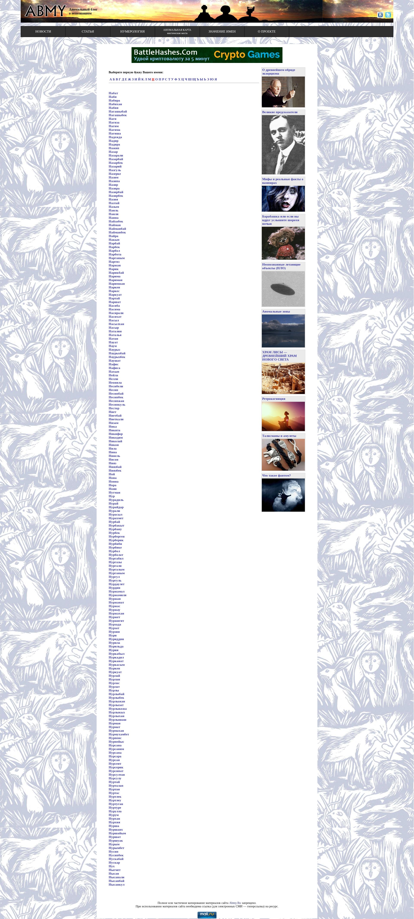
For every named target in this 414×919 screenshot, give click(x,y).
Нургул (114, 576)
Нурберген (117, 536)
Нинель (114, 456)
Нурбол (114, 551)
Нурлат (114, 686)
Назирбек (116, 195)
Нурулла (115, 811)
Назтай (114, 203)
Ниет (112, 412)
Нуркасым (117, 664)
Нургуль (115, 580)
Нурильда (116, 646)
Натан (113, 338)
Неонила (115, 382)
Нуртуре (115, 807)
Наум (113, 346)
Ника (113, 426)
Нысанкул (116, 884)
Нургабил (116, 558)
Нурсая (114, 760)
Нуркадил (116, 657)
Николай (115, 441)
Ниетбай (115, 415)
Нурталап (116, 785)
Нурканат (116, 661)
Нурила (114, 642)
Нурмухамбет (119, 734)
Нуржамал (116, 591)
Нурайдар (116, 507)
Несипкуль (117, 404)
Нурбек (114, 533)
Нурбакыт (116, 525)
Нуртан (114, 789)
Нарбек (114, 247)
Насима (114, 309)
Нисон (113, 459)
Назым (114, 206)
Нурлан (114, 679)
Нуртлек (115, 796)
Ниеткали (116, 419)
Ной (112, 474)
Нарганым (117, 258)
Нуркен (114, 668)
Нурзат (114, 628)
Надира (114, 144)
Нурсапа (115, 752)
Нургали (115, 565)
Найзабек (116, 221)
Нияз (112, 463)
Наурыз (114, 349)
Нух (112, 866)
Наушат (115, 360)
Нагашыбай (118, 111)
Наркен (114, 287)
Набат (113, 93)
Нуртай (114, 782)
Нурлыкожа (118, 708)
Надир (113, 140)
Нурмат (114, 727)
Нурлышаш (117, 719)
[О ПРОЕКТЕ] (267, 35)
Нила (113, 448)
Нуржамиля (117, 595)
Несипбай (116, 393)
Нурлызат (116, 705)
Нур (112, 496)
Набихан (115, 104)
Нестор (114, 408)
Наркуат (115, 294)
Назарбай (116, 159)
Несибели (116, 386)
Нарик (114, 269)
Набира (114, 100)
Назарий (115, 166)
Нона (113, 478)
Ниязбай (115, 467)
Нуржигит (116, 620)
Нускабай (116, 859)
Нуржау (114, 609)
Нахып (114, 371)
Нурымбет (116, 848)
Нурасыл (115, 514)
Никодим (116, 437)
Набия (113, 107)
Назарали (116, 155)
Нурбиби (115, 543)
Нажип (114, 148)
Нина (113, 452)
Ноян (113, 489)
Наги (112, 118)
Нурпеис (115, 738)
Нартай (114, 298)
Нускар (114, 862)
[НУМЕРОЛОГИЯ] (132, 35)
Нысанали (116, 877)
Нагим (114, 126)
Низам (113, 423)
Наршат (115, 302)
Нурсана (115, 745)
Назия (113, 199)
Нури (113, 635)
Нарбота (115, 254)
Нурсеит (115, 763)
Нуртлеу (115, 800)
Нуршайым (117, 833)
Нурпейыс (116, 741)
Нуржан (115, 598)
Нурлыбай (116, 694)
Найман (115, 225)
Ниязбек (115, 470)
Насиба (114, 305)
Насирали (116, 313)
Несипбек (116, 397)
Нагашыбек (118, 115)
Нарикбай (116, 272)
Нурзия (114, 631)
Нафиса (114, 368)
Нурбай (114, 522)
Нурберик (116, 540)
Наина (114, 217)
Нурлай (114, 675)
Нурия (113, 650)
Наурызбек (117, 357)
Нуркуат (115, 672)
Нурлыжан (117, 701)
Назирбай (116, 192)
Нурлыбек (116, 697)
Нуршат (115, 837)
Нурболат (116, 554)
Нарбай (114, 243)
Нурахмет (116, 518)
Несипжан (116, 401)
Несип (113, 390)
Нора (112, 485)
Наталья (115, 335)
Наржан (115, 265)
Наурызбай (117, 353)
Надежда (115, 137)
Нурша (114, 826)
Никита (114, 430)
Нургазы (115, 562)
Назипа (114, 181)
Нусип (113, 851)
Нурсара (115, 756)
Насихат (115, 316)
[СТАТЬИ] (88, 35)
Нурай (113, 503)
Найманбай (117, 228)
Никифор (116, 434)
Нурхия (114, 822)
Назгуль (115, 170)
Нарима (115, 276)
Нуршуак (116, 840)
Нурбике (115, 547)
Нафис (114, 364)
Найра (113, 236)
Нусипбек (116, 855)
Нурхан (114, 818)
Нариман (115, 280)
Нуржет (114, 617)
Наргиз (114, 261)
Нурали (114, 511)
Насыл (114, 320)
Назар (113, 151)
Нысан (114, 873)
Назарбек (116, 162)
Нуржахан (116, 613)
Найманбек (117, 232)
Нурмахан (116, 730)
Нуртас (114, 793)
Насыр (114, 327)
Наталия (115, 331)
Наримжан (117, 283)
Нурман (115, 723)
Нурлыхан (116, 716)
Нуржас (114, 606)
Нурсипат (116, 771)
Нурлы (114, 690)
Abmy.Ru (235, 903)
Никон (114, 445)
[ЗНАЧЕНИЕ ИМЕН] (222, 35)
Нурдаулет (116, 584)
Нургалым (116, 569)
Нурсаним (116, 749)
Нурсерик (116, 767)
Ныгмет (115, 870)
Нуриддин (116, 639)
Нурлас (114, 683)
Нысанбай (116, 881)
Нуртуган (116, 804)
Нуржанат (116, 602)
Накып (114, 239)
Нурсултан (117, 774)
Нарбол (114, 250)
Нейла (113, 375)
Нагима (114, 129)
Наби (113, 96)
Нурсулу (115, 778)
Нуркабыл (116, 653)
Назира (114, 188)
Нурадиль (116, 500)
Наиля (113, 214)
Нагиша (115, 133)
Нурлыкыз (117, 712)
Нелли (113, 379)
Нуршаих (116, 829)
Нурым (114, 844)
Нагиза (114, 122)
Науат (113, 342)
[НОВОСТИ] (43, 35)
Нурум (114, 815)
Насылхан (116, 324)
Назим (113, 177)
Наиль (113, 210)
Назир (113, 184)
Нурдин (114, 587)
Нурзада (115, 624)
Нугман (114, 492)
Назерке (115, 173)
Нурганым (117, 573)
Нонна (114, 481)
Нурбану (115, 529)
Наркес (114, 291)
